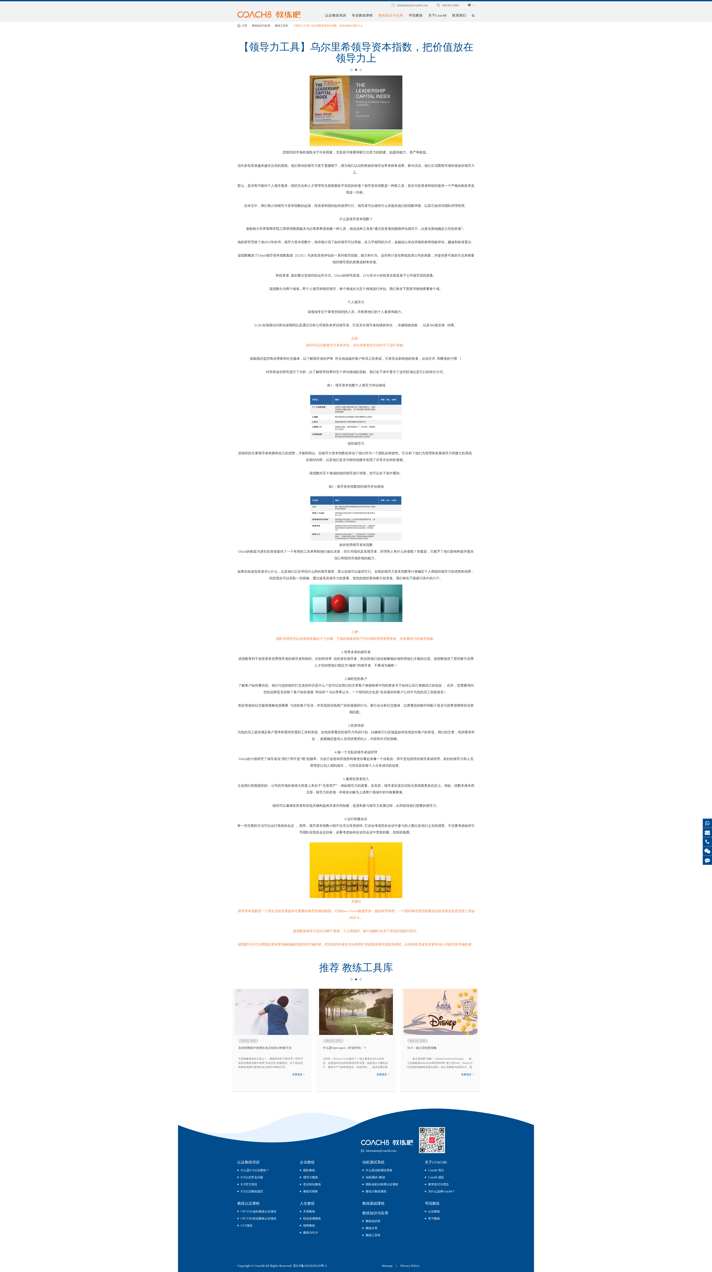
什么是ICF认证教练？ (255, 1170)
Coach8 (260, 1266)
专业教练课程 (362, 15)
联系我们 (459, 15)
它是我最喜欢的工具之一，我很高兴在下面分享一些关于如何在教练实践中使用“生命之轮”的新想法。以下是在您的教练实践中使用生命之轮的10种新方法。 (270, 1063)
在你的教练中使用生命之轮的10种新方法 (265, 1047)
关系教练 (309, 1211)
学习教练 (434, 1218)
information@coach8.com (412, 5)
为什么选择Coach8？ (441, 1191)
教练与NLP (310, 1232)
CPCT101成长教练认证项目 (258, 1211)
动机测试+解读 (375, 1177)
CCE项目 (247, 1225)
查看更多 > (298, 1074)
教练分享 (372, 1228)
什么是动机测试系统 (379, 1170)
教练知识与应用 (390, 15)
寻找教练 (416, 15)
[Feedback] (707, 860)
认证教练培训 (335, 15)
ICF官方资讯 (249, 1184)
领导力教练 (310, 1177)
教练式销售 (310, 1191)
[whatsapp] (707, 823)
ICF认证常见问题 (252, 1177)
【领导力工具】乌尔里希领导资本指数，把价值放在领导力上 (328, 25)
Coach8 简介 (436, 1170)
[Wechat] (707, 851)
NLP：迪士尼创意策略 (422, 1047)
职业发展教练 (312, 1218)
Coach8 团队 (436, 1177)
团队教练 (309, 1170)
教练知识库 (373, 1221)
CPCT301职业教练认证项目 (258, 1218)
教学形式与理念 (438, 1184)
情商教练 (309, 1225)
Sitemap (387, 1266)
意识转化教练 (312, 1184)
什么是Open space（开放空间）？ (344, 1047)
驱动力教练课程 (376, 1191)
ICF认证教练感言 (252, 1191)
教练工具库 (281, 25)
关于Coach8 (437, 15)
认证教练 (434, 1211)
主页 (244, 25)
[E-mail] (707, 832)
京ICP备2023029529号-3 (310, 1266)
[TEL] (707, 841)
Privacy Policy (410, 1266)
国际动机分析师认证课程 (382, 1184)
